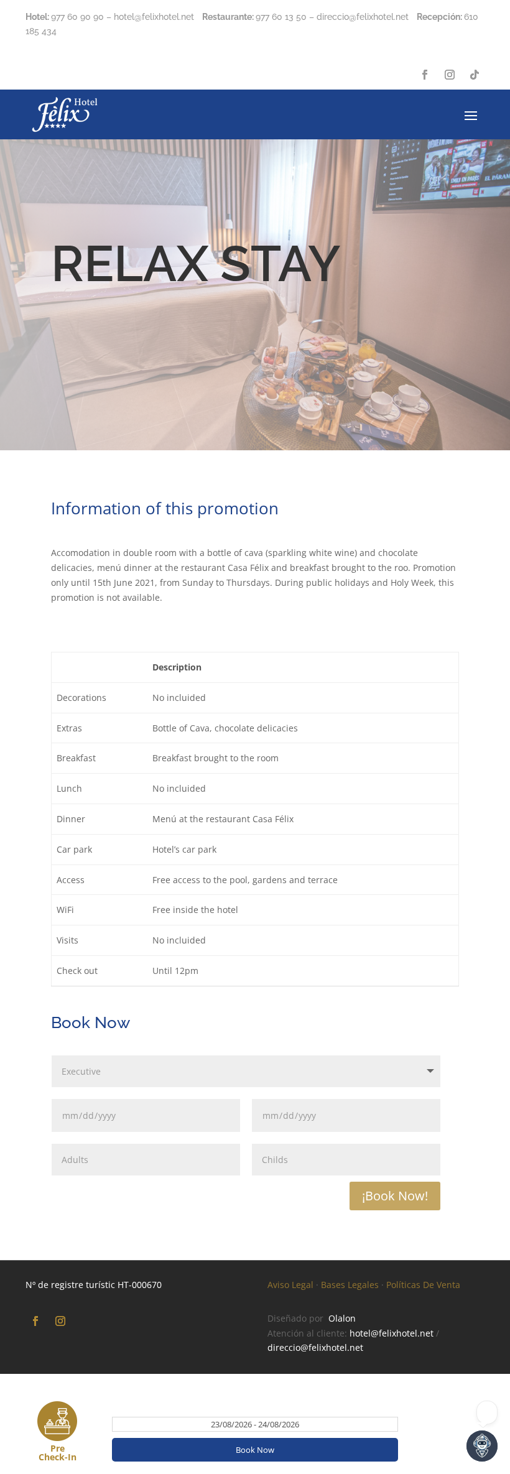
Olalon (342, 1318)
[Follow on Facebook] (425, 75)
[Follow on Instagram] (450, 75)
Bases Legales (350, 1285)
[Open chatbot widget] (482, 1446)
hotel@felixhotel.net (392, 1333)
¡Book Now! (395, 1195)
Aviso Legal (290, 1285)
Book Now (255, 1449)
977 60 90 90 (77, 17)
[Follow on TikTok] (474, 75)
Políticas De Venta (423, 1285)
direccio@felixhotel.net (315, 1347)
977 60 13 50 (281, 17)
